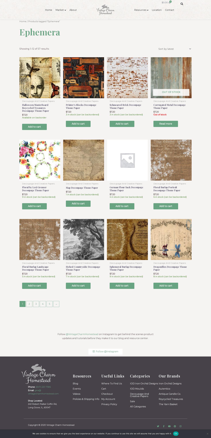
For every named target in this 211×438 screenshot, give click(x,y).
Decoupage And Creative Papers (139, 395)
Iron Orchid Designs (170, 383)
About (73, 10)
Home (48, 10)
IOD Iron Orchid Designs (144, 383)
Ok (176, 433)
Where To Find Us (111, 383)
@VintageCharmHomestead (82, 334)
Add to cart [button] (34, 126)
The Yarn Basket (168, 404)
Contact (169, 10)
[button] (181, 3)
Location (157, 10)
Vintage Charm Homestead (60, 425)
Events (77, 388)
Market (60, 10)
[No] (207, 433)
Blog (75, 383)
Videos (76, 394)
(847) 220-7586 (43, 387)
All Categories (138, 406)
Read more (165, 123)
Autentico (164, 388)
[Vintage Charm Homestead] (39, 374)
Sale (132, 401)
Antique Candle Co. (170, 394)
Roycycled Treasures (171, 399)
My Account (108, 399)
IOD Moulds (137, 388)
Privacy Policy (109, 404)
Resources (140, 10)
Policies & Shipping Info (86, 399)
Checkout (107, 394)
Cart (103, 388)
